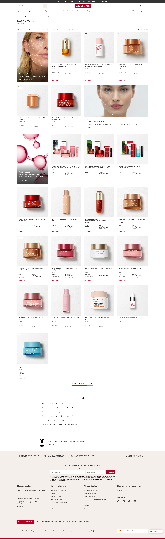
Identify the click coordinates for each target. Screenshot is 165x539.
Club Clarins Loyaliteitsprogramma (95, 499)
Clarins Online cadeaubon (59, 502)
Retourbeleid (55, 493)
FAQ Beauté (54, 509)
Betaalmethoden (56, 496)
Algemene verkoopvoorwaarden (54, 531)
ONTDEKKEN (89, 127)
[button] (20, 24)
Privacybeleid (71, 531)
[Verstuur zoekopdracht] (45, 6)
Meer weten (50, 444)
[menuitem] (136, 6)
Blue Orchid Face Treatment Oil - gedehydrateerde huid (27, 502)
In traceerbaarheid (90, 496)
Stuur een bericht (122, 490)
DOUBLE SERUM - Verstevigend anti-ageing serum (31, 491)
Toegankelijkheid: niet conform (96, 531)
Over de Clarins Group (91, 490)
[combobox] (95, 472)
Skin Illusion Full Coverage (25, 495)
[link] (116, 108)
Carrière (86, 509)
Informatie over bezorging (59, 490)
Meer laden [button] (82, 388)
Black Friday (21, 506)
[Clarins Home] (83, 6)
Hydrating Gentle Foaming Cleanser (28, 498)
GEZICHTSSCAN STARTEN (25, 79)
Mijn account (55, 512)
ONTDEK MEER (23, 180)
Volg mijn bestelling (57, 499)
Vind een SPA (88, 505)
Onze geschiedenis (90, 493)
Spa (85, 502)
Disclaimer (81, 531)
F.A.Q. (52, 505)
